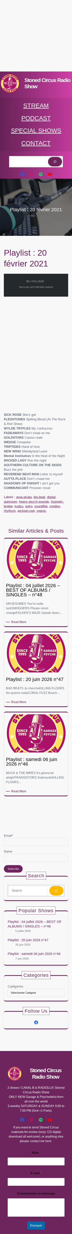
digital (51, 497)
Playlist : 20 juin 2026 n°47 (28, 940)
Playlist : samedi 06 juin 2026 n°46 (34, 954)
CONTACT (36, 143)
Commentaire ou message (36, 1193)
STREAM (36, 105)
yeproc (41, 511)
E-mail (36, 1173)
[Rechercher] (55, 162)
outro (28, 506)
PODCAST (36, 118)
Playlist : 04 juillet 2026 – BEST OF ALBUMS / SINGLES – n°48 (34, 924)
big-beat (39, 497)
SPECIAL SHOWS (36, 130)
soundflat (40, 506)
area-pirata (24, 497)
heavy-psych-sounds (34, 501)
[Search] (56, 891)
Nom (36, 1152)
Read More (19, 622)
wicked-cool (26, 511)
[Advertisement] (36, 35)
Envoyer (36, 1225)
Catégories (15, 986)
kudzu (19, 506)
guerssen (10, 501)
